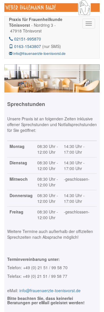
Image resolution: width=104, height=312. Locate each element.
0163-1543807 (27, 46)
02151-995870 (27, 39)
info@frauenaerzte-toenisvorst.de (39, 53)
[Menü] (88, 23)
